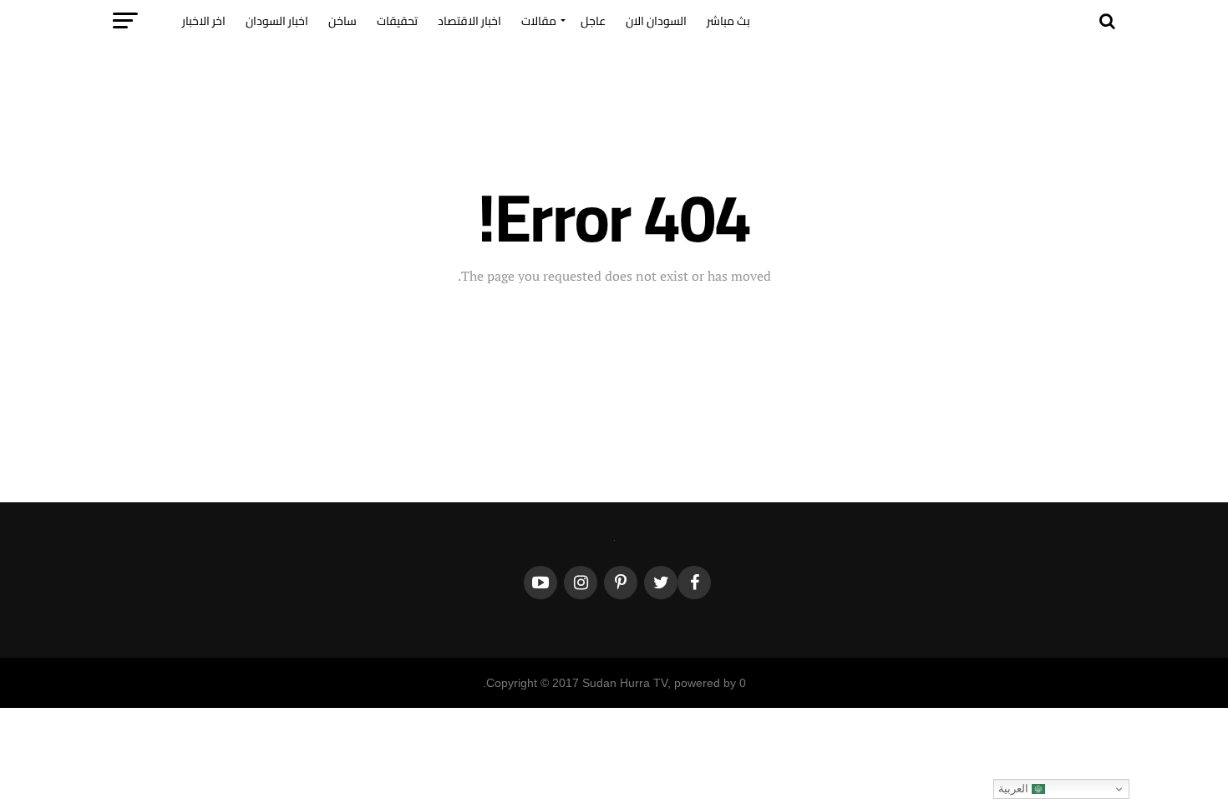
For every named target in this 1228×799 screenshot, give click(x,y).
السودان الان (656, 21)
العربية (1015, 788)
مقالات (538, 21)
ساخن (342, 21)
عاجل (593, 21)
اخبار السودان (277, 21)
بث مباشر (728, 21)
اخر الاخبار (204, 21)
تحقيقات (397, 21)
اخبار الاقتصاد (469, 21)
